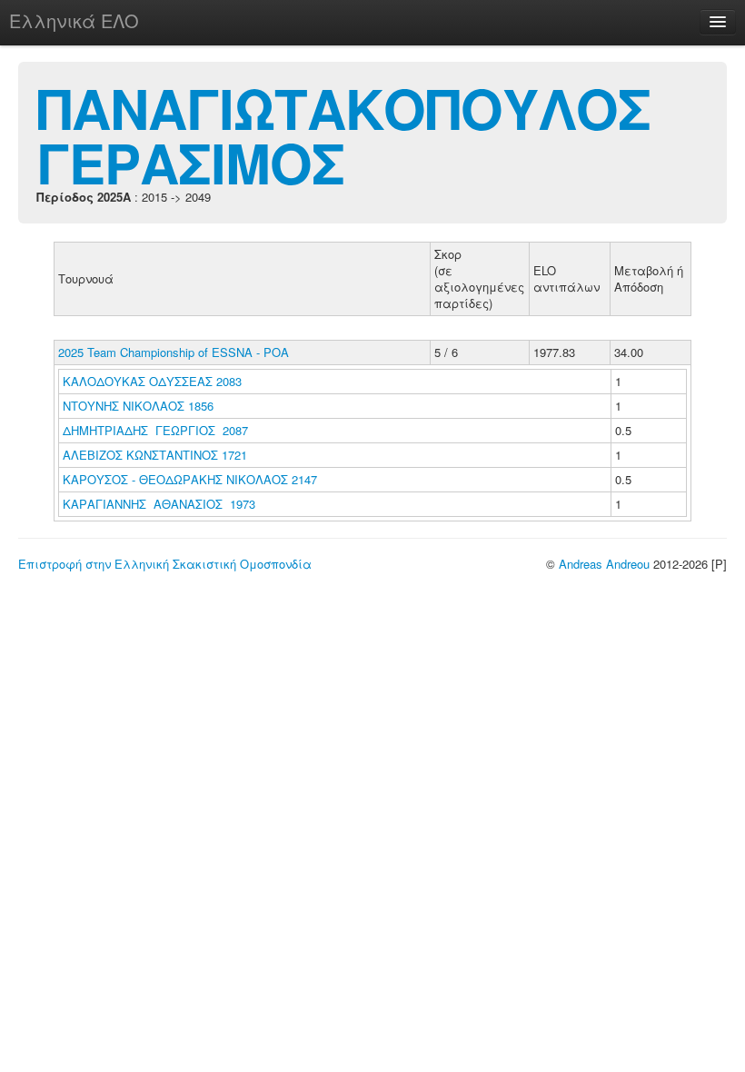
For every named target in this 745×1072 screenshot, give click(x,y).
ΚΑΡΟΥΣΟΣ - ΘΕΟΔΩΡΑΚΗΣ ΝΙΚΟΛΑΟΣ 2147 (190, 479)
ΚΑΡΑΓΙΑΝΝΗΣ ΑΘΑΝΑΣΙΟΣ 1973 (159, 503)
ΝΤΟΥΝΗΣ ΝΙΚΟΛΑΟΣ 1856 (138, 405)
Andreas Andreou (604, 563)
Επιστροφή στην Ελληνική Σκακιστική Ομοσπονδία (165, 563)
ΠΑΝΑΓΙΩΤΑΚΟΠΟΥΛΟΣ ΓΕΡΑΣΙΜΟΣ (343, 134)
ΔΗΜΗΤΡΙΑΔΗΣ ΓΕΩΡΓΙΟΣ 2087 (155, 430)
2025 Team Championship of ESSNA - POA (173, 352)
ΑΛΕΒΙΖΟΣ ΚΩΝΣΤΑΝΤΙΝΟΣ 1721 (155, 454)
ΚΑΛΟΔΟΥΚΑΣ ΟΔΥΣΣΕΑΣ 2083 (152, 381)
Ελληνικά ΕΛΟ (74, 20)
